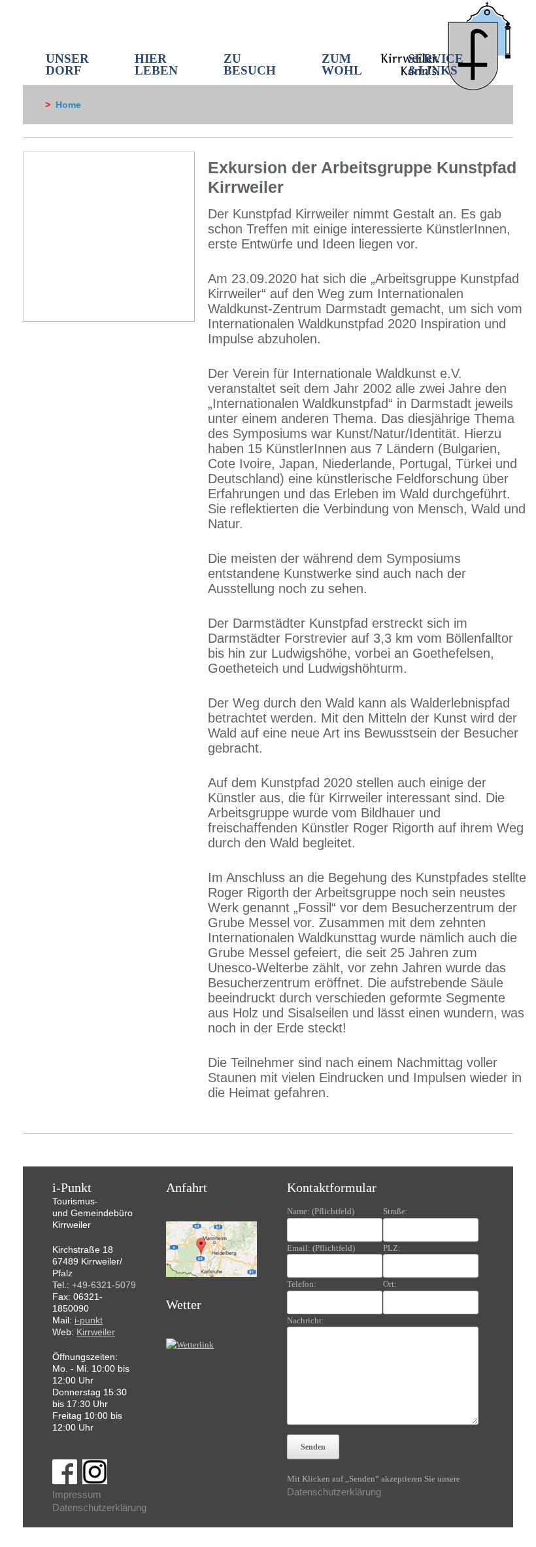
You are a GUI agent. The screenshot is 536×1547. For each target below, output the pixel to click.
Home (68, 104)
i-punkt (89, 1320)
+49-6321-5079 (104, 1285)
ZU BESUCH (250, 64)
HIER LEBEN (156, 64)
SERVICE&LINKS (435, 64)
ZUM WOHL (342, 64)
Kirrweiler (95, 1332)
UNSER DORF (67, 64)
